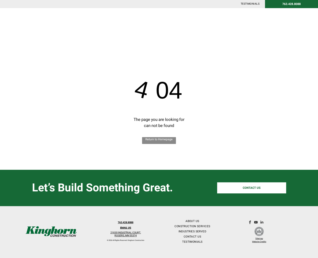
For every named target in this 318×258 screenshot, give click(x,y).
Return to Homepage (159, 139)
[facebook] (250, 223)
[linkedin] (261, 223)
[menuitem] (250, 4)
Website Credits (259, 241)
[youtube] (256, 223)
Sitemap (259, 238)
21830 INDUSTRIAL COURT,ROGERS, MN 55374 (125, 234)
